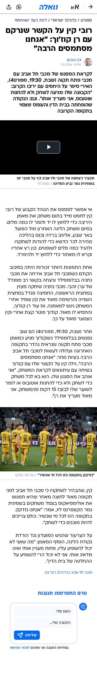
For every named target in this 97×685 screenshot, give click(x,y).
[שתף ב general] (9, 7)
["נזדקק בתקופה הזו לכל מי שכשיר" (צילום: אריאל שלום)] (48, 443)
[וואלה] (48, 7)
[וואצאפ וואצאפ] (18, 7)
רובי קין (50, 572)
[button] (75, 7)
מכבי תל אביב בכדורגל (74, 572)
